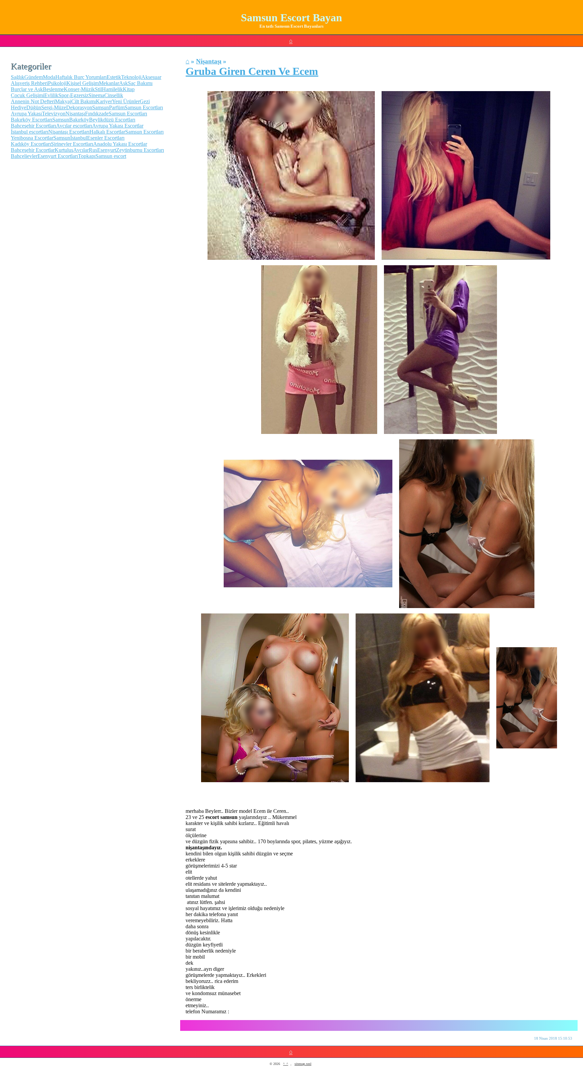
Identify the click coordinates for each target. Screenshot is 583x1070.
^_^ (285, 1064)
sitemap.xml (303, 1064)
